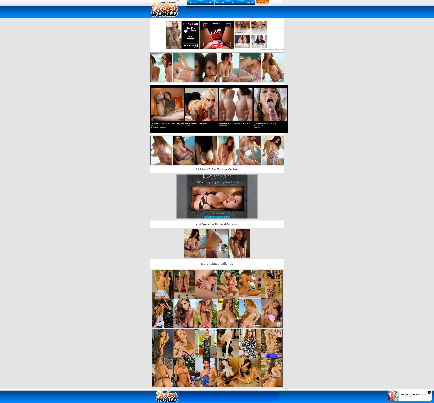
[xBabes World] (165, 8)
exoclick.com (268, 49)
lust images (207, 2)
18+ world (194, 2)
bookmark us (262, 2)
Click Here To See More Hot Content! (217, 169)
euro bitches (249, 2)
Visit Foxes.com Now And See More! (217, 224)
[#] (167, 395)
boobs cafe (235, 2)
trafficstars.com (279, 49)
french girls (221, 2)
